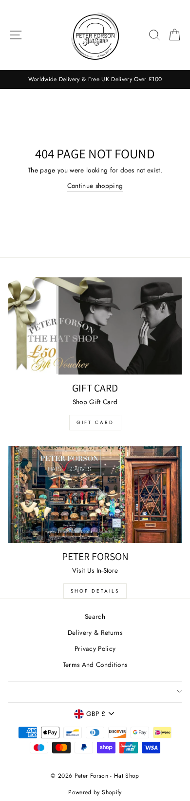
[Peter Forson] (95, 494)
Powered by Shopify (94, 792)
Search (95, 616)
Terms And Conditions (95, 664)
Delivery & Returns (95, 632)
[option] (95, 79)
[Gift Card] (95, 326)
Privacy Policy (95, 648)
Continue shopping (95, 185)
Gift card (95, 422)
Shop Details (95, 591)
